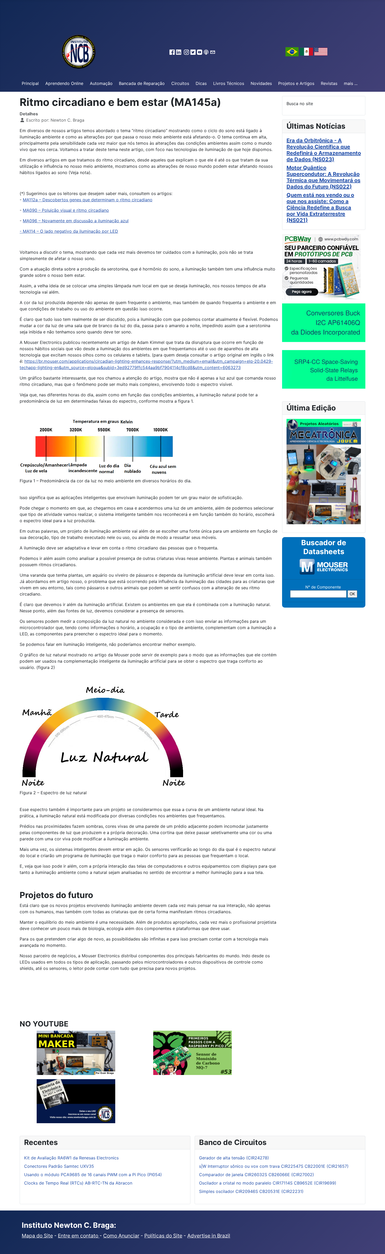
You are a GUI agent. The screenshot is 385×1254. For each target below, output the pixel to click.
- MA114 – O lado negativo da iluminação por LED (69, 231)
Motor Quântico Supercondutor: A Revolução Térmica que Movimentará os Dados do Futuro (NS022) (323, 177)
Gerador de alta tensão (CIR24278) (234, 1157)
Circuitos (180, 83)
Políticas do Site (163, 1236)
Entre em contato (79, 1236)
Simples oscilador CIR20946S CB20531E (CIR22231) (251, 1191)
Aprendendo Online (64, 83)
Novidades (261, 83)
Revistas (329, 83)
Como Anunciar (121, 1236)
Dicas (201, 83)
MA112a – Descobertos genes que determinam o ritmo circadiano (87, 199)
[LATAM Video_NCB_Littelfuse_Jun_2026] (323, 369)
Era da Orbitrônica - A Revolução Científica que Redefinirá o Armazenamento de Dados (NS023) (324, 150)
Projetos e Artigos (296, 83)
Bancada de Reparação (142, 83)
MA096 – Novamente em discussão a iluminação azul (76, 220)
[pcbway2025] (321, 266)
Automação (101, 83)
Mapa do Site (37, 1236)
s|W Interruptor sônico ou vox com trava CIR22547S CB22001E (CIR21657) (274, 1166)
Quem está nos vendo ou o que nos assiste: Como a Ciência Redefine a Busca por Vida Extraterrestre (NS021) (320, 207)
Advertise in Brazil (208, 1236)
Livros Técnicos (228, 83)
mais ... (351, 83)
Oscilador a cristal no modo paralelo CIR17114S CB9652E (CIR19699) (267, 1183)
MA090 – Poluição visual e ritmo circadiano (66, 210)
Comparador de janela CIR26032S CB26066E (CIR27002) (256, 1174)
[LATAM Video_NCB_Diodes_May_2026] (323, 322)
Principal (30, 83)
